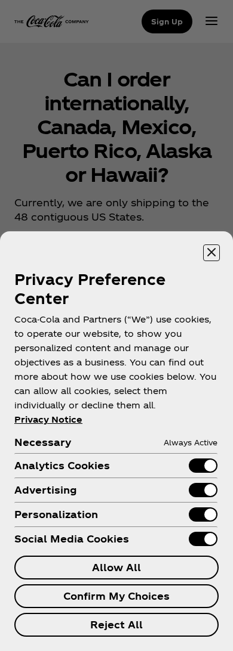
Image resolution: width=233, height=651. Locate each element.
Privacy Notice (48, 419)
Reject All (116, 624)
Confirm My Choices (116, 596)
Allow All (116, 567)
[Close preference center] (211, 253)
